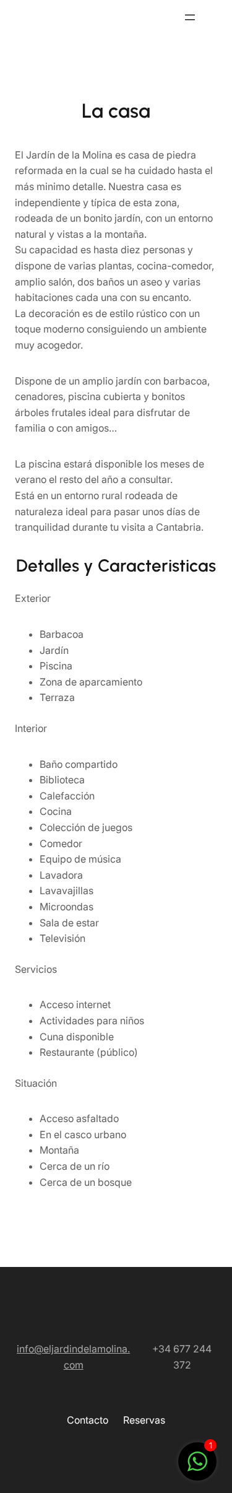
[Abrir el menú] (190, 17)
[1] (197, 1467)
